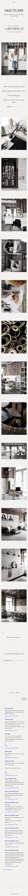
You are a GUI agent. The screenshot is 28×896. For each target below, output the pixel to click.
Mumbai (7, 751)
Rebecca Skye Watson (10, 791)
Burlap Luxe (8, 761)
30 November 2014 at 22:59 (12, 716)
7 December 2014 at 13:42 (11, 866)
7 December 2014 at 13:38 (11, 847)
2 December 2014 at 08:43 (11, 748)
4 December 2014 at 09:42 (11, 775)
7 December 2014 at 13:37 (11, 837)
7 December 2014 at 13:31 (11, 799)
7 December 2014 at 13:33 (11, 812)
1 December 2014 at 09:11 (11, 730)
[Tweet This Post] (13, 692)
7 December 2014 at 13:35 (11, 824)
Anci (6, 733)
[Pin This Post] (16, 692)
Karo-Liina (7, 708)
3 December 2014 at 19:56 (11, 757)
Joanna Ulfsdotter (9, 778)
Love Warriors (16, 107)
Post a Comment (7, 869)
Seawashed (7, 719)
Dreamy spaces (17, 31)
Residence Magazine (18, 660)
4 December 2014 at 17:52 (11, 788)
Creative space (10, 31)
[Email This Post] (18, 692)
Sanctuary (14, 10)
